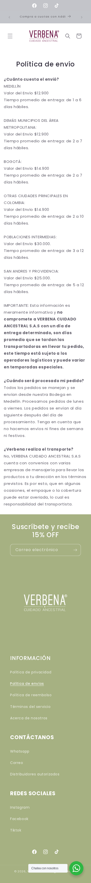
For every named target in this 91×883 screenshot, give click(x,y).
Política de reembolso (31, 695)
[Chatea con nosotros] (76, 868)
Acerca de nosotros (29, 718)
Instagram (20, 807)
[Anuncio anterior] (9, 17)
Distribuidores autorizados (35, 774)
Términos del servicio (30, 706)
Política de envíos (27, 683)
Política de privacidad (30, 672)
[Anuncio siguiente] (81, 17)
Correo (16, 762)
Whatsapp (20, 751)
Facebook (19, 818)
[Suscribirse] (75, 550)
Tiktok (15, 830)
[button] (10, 36)
